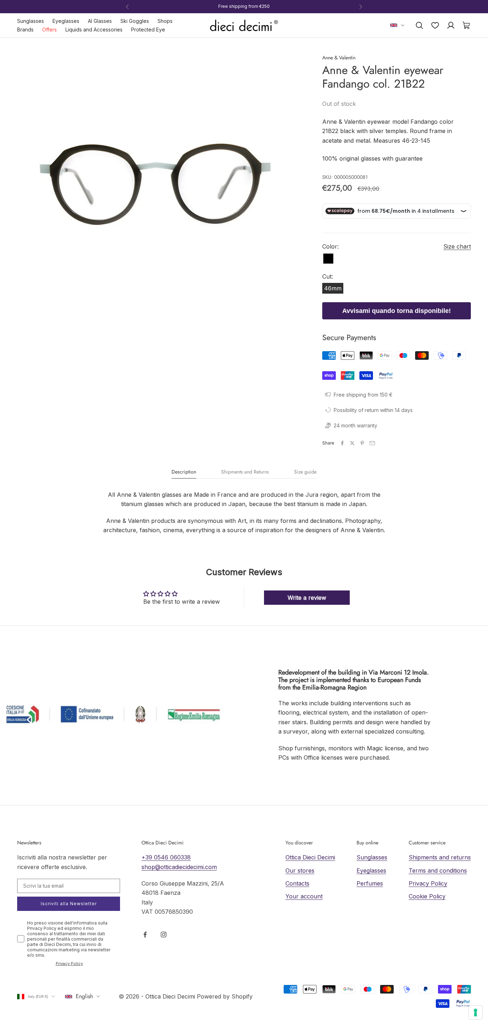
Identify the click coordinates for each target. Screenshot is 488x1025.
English (84, 996)
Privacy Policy (69, 963)
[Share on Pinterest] (362, 443)
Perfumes (370, 883)
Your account (304, 896)
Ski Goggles (134, 21)
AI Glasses (100, 21)
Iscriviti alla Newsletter (69, 903)
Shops (165, 21)
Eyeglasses (66, 21)
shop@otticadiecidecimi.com (179, 866)
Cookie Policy (427, 896)
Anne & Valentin (338, 57)
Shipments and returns (440, 857)
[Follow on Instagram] (163, 934)
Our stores (299, 870)
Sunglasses (30, 21)
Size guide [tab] (305, 472)
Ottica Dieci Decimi (310, 857)
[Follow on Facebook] (145, 934)
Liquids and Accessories (94, 29)
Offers (49, 29)
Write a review (307, 597)
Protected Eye (148, 29)
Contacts (297, 883)
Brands (25, 29)
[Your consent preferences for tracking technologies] (475, 1012)
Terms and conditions (438, 870)
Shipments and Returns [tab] (245, 472)
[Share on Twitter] (352, 443)
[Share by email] (372, 443)
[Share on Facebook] (342, 443)
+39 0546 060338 (166, 857)
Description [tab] (183, 472)
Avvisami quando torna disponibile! (396, 310)
